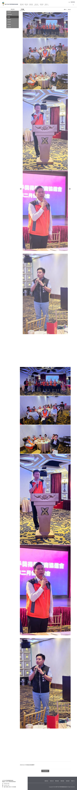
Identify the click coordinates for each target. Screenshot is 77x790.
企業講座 (9, 22)
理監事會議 (9, 14)
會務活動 (62, 781)
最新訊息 (46, 781)
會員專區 (72, 2)
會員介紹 (52, 781)
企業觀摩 (9, 19)
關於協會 (57, 781)
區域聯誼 (9, 24)
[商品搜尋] (73, 4)
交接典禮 (9, 12)
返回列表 (46, 771)
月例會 (8, 17)
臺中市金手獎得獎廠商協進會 (10, 4)
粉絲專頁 (74, 785)
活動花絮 (9, 27)
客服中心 (73, 781)
